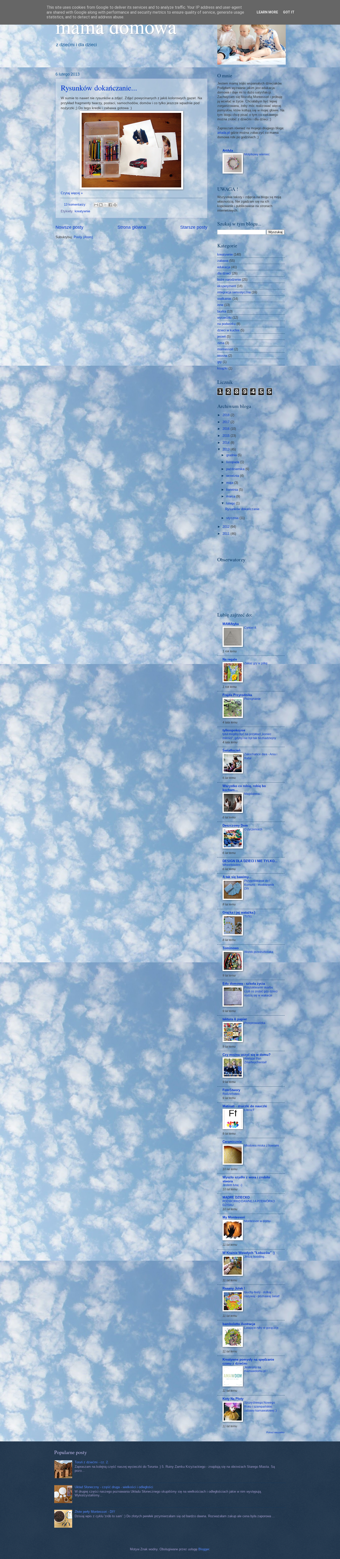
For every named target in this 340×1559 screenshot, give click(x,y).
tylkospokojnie (234, 730)
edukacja (223, 267)
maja (230, 483)
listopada (233, 462)
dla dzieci (224, 273)
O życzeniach (253, 829)
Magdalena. (252, 794)
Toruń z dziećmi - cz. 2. (92, 1462)
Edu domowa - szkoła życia (244, 983)
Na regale (230, 659)
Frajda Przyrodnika (237, 695)
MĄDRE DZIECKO (236, 1197)
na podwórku (226, 324)
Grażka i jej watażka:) (239, 912)
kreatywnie (82, 211)
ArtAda (228, 150)
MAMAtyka (231, 624)
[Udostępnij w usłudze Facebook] (110, 204)
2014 (226, 443)
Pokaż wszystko (275, 1432)
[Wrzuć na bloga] (100, 204)
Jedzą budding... (255, 1256)
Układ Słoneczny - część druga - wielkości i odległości (114, 1487)
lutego (231, 503)
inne (220, 305)
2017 (226, 422)
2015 (226, 436)
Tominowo (231, 948)
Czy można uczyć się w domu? (247, 1055)
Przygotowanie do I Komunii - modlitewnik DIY (259, 885)
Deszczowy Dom (235, 825)
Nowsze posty (69, 227)
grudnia (232, 455)
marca (231, 496)
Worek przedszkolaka (258, 952)
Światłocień (231, 750)
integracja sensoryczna (234, 292)
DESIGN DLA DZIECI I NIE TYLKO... (250, 861)
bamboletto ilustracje (239, 1324)
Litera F (249, 1110)
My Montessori (234, 1217)
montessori (225, 349)
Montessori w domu (257, 1221)
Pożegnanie (252, 699)
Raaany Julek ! (234, 1288)
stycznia (232, 518)
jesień (221, 336)
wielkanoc (224, 299)
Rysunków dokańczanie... (99, 87)
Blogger (203, 1549)
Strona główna (131, 227)
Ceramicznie (232, 1142)
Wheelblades (231, 865)
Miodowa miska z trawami (261, 1145)
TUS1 (248, 916)
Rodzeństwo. (231, 1094)
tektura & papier (235, 1019)
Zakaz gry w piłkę (256, 663)
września (233, 476)
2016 (226, 429)
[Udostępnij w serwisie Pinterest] (115, 204)
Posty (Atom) (83, 237)
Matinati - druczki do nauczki (245, 1106)
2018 (226, 415)
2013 (226, 449)
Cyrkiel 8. (250, 627)
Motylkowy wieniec (257, 154)
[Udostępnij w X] (105, 204)
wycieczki (224, 317)
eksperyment (226, 286)
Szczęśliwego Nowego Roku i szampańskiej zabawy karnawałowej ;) (260, 1406)
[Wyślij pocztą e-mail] (96, 204)
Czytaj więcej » (72, 193)
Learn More (267, 12)
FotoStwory (231, 1090)
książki (222, 368)
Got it (288, 12)
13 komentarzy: (75, 204)
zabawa (222, 261)
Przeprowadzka (254, 1023)
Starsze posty (193, 227)
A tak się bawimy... (237, 877)
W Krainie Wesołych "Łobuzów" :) (249, 1253)
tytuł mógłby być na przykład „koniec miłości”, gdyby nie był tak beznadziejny (249, 736)
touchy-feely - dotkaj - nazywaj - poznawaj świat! (262, 1294)
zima (220, 343)
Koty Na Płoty (233, 1399)
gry (219, 362)
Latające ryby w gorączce (261, 1328)
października (235, 469)
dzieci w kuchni (228, 330)
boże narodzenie (229, 279)
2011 (226, 533)
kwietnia (232, 489)
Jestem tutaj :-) (232, 1185)
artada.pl (223, 132)
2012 (226, 527)
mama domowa (116, 26)
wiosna (222, 355)
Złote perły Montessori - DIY (95, 1512)
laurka (221, 311)
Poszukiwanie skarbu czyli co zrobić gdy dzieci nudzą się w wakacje (261, 991)
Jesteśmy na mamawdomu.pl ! (255, 1369)
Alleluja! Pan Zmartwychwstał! (255, 1060)
